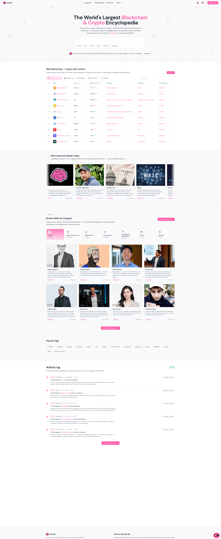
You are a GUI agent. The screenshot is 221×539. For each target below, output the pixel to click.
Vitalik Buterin (111, 94)
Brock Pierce (119, 100)
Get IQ (141, 54)
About (119, 3)
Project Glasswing (67, 419)
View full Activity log (109, 443)
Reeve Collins (111, 100)
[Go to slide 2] (172, 242)
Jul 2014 (161, 94)
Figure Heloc (61, 135)
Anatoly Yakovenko (112, 123)
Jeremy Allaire (111, 117)
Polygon (140, 100)
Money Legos (66, 393)
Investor (104, 347)
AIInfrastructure (60, 351)
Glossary (58, 390)
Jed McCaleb (119, 112)
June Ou (109, 135)
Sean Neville (119, 117)
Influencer (138, 347)
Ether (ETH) (60, 94)
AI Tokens (91, 46)
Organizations (59, 377)
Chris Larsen (110, 112)
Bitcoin (99, 46)
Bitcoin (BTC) (61, 88)
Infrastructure (115, 347)
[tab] (54, 78)
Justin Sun (110, 129)
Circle (63, 380)
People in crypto (60, 429)
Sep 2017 (161, 129)
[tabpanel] (110, 113)
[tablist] (78, 78)
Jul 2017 (161, 106)
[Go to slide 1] (171, 242)
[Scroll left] (168, 156)
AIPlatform (157, 347)
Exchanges (114, 46)
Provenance (141, 135)
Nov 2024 (162, 141)
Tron (58, 129)
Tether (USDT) (61, 100)
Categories (87, 3)
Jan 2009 (162, 88)
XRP (58, 112)
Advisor (89, 347)
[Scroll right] (173, 156)
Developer (79, 347)
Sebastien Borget (67, 432)
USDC (58, 117)
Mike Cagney (116, 135)
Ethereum (106, 46)
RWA (49, 351)
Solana (140, 123)
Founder (50, 347)
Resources (110, 3)
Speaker (69, 347)
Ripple (139, 112)
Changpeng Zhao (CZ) (113, 106)
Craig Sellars (127, 100)
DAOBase (64, 406)
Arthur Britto (127, 112)
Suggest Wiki (213, 3)
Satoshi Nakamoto (112, 88)
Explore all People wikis (109, 328)
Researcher (127, 347)
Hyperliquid (60, 141)
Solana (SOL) (60, 123)
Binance (59, 106)
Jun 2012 (161, 112)
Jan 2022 (162, 135)
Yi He (121, 106)
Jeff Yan (109, 141)
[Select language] (203, 2)
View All (170, 72)
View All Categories (165, 219)
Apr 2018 (161, 123)
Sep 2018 (161, 117)
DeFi (85, 46)
